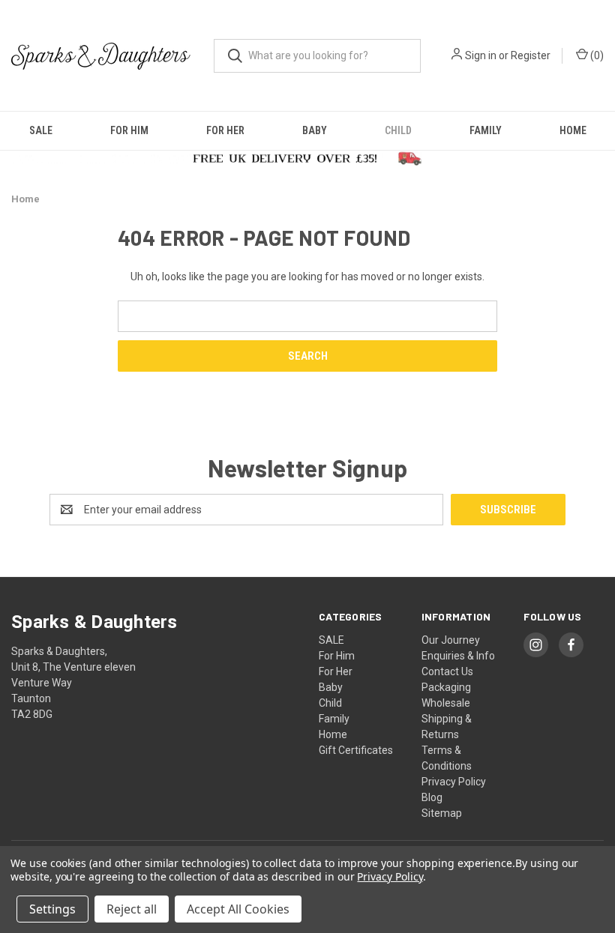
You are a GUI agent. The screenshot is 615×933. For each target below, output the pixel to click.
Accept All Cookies (238, 909)
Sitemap (442, 813)
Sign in (480, 55)
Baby (314, 130)
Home (573, 130)
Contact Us (447, 671)
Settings (52, 909)
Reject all (131, 909)
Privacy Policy (454, 782)
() (596, 55)
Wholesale (446, 703)
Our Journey (451, 640)
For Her (225, 130)
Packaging (446, 687)
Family (486, 130)
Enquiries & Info (458, 656)
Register (530, 55)
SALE (40, 130)
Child (398, 130)
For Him (129, 130)
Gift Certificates (356, 750)
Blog (432, 797)
